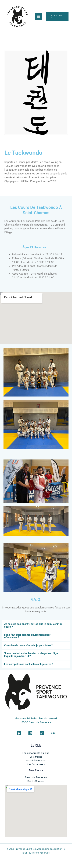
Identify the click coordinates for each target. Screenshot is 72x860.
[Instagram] (30, 733)
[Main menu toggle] (38, 16)
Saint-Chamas (36, 781)
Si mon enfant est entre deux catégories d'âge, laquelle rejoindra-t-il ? (31, 655)
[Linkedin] (42, 733)
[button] (57, 16)
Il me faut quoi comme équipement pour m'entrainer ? (27, 636)
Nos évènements (36, 760)
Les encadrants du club (36, 752)
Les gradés (36, 756)
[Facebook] (19, 733)
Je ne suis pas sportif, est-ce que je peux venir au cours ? (33, 625)
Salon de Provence (36, 777)
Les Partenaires (36, 764)
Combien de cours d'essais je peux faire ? (28, 645)
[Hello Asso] (53, 733)
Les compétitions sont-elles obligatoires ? (28, 664)
